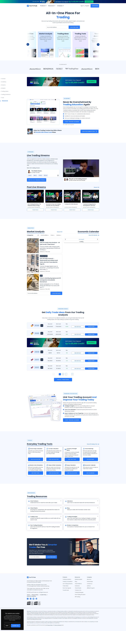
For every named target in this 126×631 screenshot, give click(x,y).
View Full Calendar (93, 235)
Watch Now (35, 210)
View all (95, 187)
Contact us (89, 583)
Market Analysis (78, 579)
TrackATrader (66, 590)
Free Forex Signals (67, 588)
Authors (89, 586)
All (38, 235)
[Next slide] (97, 44)
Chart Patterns (78, 583)
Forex (52, 235)
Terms (28, 594)
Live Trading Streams (67, 583)
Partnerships (90, 581)
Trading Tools (78, 590)
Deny (7, 625)
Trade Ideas (65, 586)
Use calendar (90, 473)
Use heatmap (90, 459)
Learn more (88, 1)
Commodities (44, 235)
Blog (76, 581)
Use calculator (35, 459)
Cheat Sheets (78, 588)
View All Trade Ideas (63, 379)
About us (89, 579)
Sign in (82, 6)
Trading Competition (67, 581)
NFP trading (77, 596)
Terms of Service (58, 625)
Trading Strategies (79, 592)
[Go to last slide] (28, 44)
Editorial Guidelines (31, 596)
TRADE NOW (91, 326)
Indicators (77, 586)
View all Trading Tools (92, 444)
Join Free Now (74, 27)
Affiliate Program (91, 588)
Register (87, 6)
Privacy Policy (35, 594)
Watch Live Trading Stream (36, 180)
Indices (58, 235)
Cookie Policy (43, 594)
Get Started (28, 54)
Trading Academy (67, 579)
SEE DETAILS (77, 326)
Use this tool (72, 459)
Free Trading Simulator (80, 594)
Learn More (91, 81)
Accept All (15, 625)
